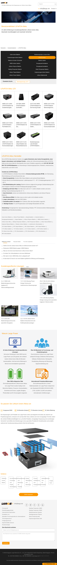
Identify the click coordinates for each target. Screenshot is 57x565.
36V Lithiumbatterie (40, 231)
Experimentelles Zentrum (8, 522)
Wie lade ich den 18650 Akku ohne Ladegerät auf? (16, 256)
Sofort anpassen (28, 494)
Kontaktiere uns (6, 514)
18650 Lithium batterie (15, 63)
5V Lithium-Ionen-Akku (7, 231)
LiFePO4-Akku (22, 48)
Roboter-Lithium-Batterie (21, 224)
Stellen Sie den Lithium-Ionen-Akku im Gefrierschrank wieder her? (20, 245)
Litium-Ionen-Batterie (15, 54)
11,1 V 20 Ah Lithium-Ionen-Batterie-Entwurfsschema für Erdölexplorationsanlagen (27, 321)
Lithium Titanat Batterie (15, 72)
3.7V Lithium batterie (7, 228)
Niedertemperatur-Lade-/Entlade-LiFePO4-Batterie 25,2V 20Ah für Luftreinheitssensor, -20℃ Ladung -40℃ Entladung (35, 144)
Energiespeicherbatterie (42, 63)
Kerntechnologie (6, 524)
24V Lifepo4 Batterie (18, 226)
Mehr (27, 266)
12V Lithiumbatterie (18, 231)
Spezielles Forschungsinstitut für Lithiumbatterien (13, 516)
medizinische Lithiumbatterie (35, 224)
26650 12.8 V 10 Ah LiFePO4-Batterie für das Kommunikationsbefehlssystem (21, 125)
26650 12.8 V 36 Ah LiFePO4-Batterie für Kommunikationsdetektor (49, 124)
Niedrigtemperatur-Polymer (35, 514)
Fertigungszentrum (6, 520)
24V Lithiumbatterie (29, 231)
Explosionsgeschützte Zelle (35, 518)
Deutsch (53, 8)
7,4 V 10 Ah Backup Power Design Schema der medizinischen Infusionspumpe (28, 283)
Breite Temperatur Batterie (42, 69)
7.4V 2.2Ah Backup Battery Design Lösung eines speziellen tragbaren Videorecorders (48, 300)
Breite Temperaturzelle (34, 516)
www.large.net (35, 556)
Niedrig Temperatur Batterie (15, 69)
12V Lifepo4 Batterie (6, 226)
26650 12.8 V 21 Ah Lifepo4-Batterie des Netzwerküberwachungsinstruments (21, 143)
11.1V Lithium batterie (30, 228)
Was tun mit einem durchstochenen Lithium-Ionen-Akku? (18, 250)
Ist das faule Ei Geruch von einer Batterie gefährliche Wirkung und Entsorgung (23, 258)
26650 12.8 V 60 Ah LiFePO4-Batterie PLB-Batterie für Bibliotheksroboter (7, 125)
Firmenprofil (5, 508)
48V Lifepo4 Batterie (40, 226)
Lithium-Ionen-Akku (6, 221)
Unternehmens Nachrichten (8, 512)
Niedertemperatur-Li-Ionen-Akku (42, 54)
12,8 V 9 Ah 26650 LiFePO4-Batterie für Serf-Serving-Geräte (35, 105)
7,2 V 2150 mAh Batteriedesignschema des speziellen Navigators (8, 321)
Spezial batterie (29, 217)
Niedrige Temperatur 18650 (35, 508)
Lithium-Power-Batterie (14, 75)
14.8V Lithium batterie (42, 228)
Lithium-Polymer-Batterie (15, 66)
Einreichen (5, 543)
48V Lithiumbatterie (6, 233)
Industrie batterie (39, 217)
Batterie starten (42, 60)
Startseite (3, 48)
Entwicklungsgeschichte (7, 510)
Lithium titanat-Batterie (46, 221)
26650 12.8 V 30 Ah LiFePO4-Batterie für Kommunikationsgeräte (7, 143)
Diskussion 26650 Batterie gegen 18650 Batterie (16, 248)
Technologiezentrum (7, 518)
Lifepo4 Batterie (18, 219)
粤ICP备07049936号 (44, 556)
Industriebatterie (12, 48)
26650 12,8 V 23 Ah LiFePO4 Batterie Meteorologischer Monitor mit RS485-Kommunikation (49, 105)
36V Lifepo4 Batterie (29, 226)
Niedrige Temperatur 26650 (35, 510)
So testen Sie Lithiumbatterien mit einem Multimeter (16, 253)
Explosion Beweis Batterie (8, 224)
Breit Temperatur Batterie (33, 221)
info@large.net (45, 8)
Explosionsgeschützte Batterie (15, 57)
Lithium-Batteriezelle (42, 75)
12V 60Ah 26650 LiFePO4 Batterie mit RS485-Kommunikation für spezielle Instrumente (21, 105)
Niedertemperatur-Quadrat (35, 512)
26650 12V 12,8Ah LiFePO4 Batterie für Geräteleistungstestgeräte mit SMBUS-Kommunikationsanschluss (7, 105)
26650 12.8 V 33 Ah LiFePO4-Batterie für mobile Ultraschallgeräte (35, 125)
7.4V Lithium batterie (18, 228)
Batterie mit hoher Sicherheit (15, 60)
